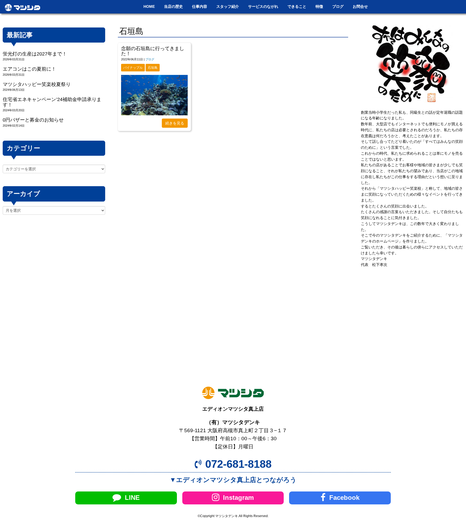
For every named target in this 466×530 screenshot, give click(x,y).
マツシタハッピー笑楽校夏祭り (37, 84)
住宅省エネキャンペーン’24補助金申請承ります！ (52, 102)
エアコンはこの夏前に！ (29, 69)
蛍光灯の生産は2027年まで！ (35, 54)
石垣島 (152, 68)
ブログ (149, 59)
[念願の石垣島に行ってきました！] (154, 95)
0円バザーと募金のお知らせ (33, 120)
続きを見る (174, 123)
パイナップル (133, 68)
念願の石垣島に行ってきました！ (152, 51)
